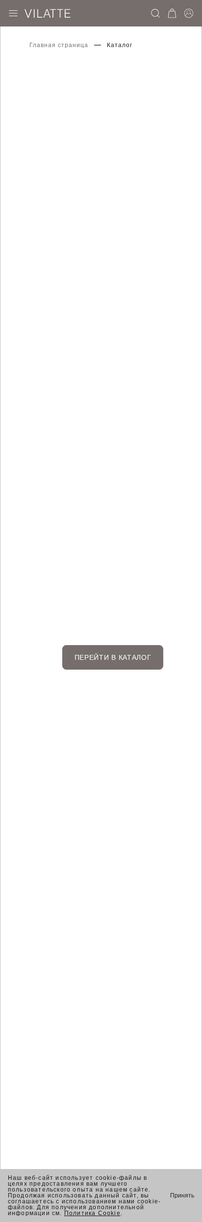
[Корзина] (172, 13)
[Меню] (13, 13)
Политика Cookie (92, 1213)
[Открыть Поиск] (155, 13)
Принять (182, 1195)
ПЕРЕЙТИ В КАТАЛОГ (113, 657)
